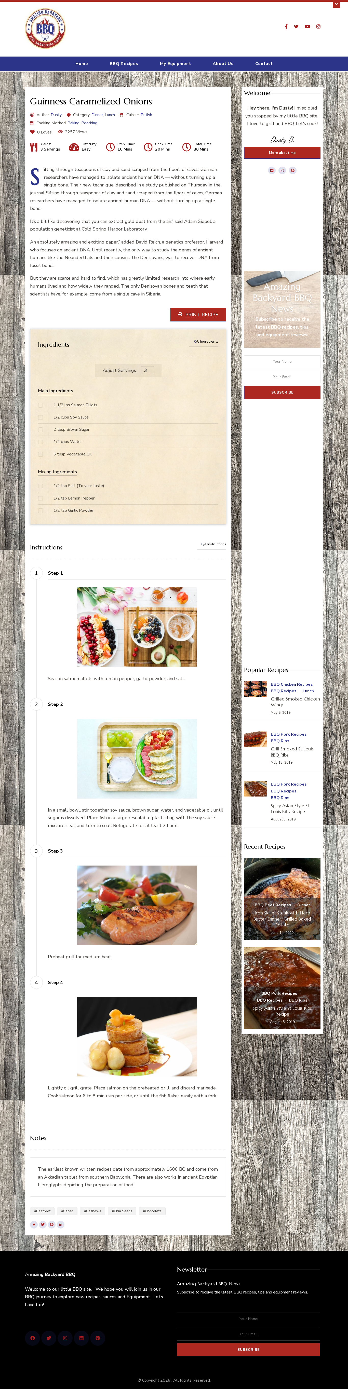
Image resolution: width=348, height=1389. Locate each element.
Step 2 (55, 704)
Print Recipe (201, 315)
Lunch (110, 115)
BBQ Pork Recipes (289, 734)
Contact (264, 63)
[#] (32, 1338)
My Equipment (175, 63)
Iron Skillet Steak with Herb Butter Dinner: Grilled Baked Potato (282, 919)
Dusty (56, 115)
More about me (282, 152)
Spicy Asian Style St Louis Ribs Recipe (290, 808)
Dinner (97, 115)
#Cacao (67, 1211)
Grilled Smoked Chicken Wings (295, 702)
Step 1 (55, 573)
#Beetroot (42, 1211)
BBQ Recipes (124, 63)
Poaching (89, 123)
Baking (73, 123)
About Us (223, 63)
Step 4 (55, 982)
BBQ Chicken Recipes (292, 684)
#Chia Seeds (122, 1211)
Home (81, 63)
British (146, 115)
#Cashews (92, 1211)
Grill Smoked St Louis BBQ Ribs (292, 752)
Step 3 (55, 851)
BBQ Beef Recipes (273, 905)
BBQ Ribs (280, 741)
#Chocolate (152, 1211)
